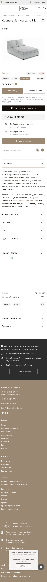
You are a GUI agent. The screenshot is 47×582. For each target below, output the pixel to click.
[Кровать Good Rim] (23, 259)
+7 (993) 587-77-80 (9, 399)
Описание (7, 163)
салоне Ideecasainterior (22, 200)
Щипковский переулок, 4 (10, 394)
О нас (3, 425)
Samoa (5, 73)
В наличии (6, 461)
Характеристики (10, 214)
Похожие (6, 326)
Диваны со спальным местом (14, 484)
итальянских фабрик (15, 542)
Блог (3, 445)
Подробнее (23, 561)
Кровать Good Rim (10, 297)
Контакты (5, 431)
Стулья (4, 499)
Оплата (5, 230)
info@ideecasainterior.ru (11, 408)
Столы (4, 495)
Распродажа (6, 471)
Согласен (23, 566)
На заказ (7, 304)
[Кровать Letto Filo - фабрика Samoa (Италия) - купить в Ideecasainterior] (24, 64)
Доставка (6, 222)
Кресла (4, 502)
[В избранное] (42, 297)
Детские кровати (8, 492)
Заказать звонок (8, 403)
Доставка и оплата (9, 428)
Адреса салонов (10, 238)
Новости (5, 441)
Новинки (5, 464)
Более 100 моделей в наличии (15, 549)
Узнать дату (24, 79)
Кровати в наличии (11, 318)
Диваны (4, 478)
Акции (4, 448)
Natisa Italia (25, 534)
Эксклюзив (6, 467)
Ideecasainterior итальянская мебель (22, 524)
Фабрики (5, 438)
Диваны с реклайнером (11, 481)
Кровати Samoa (9, 253)
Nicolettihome (12, 534)
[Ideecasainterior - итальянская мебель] (23, 8)
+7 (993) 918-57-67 (9, 392)
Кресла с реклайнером (11, 505)
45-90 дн (15, 79)
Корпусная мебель (9, 509)
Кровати (5, 489)
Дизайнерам (6, 435)
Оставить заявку (23, 371)
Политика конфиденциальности (15, 576)
